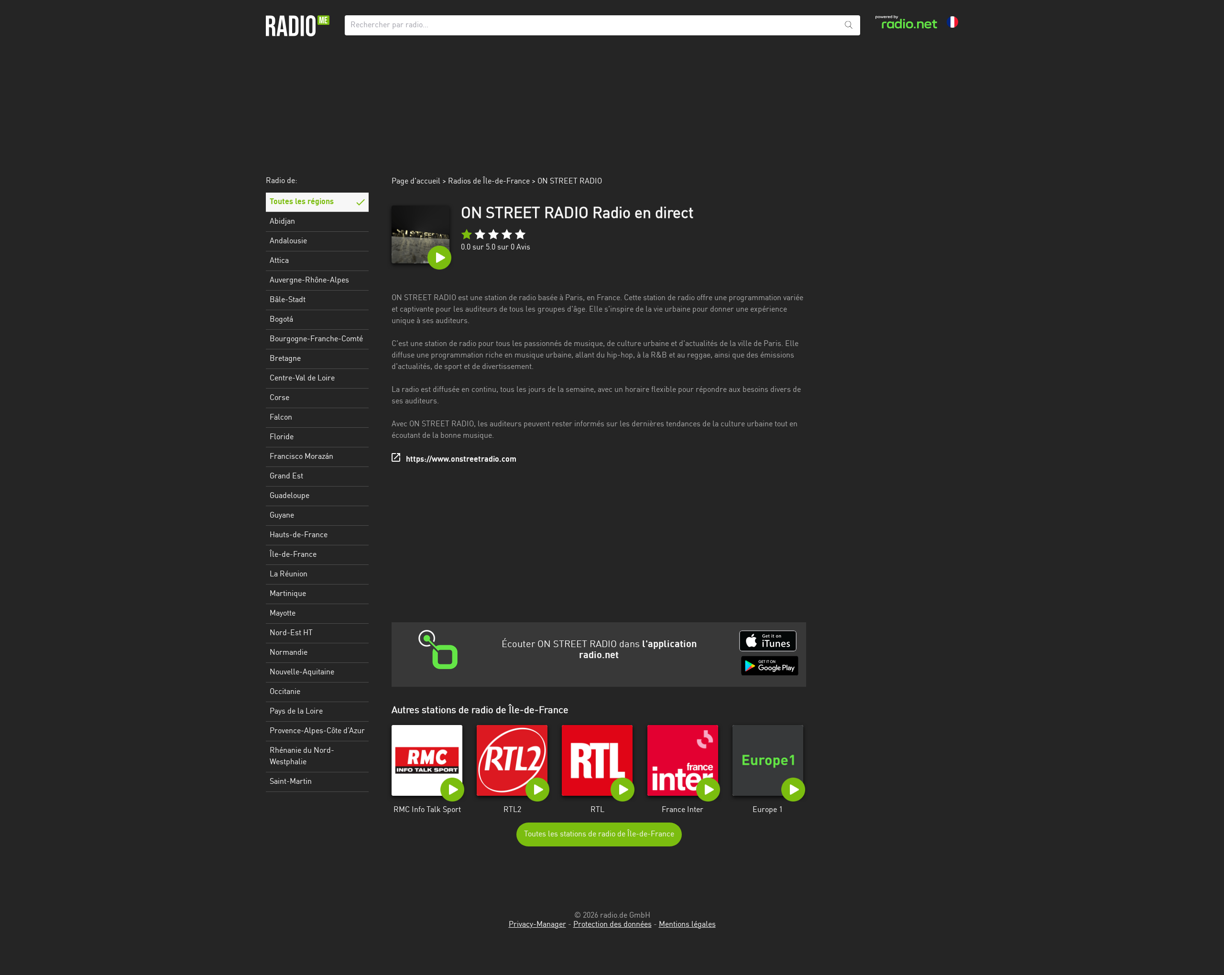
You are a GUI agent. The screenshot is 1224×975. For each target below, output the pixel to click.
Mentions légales (687, 925)
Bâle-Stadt (288, 300)
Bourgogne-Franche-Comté (316, 339)
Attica (279, 261)
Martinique (288, 594)
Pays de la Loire (296, 711)
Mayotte (282, 614)
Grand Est (286, 476)
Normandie (288, 653)
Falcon (281, 418)
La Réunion (288, 574)
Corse (279, 398)
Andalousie (288, 241)
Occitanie (285, 692)
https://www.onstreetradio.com (461, 460)
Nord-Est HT (291, 633)
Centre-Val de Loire (302, 378)
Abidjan (282, 222)
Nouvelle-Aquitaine (302, 672)
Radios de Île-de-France (489, 181)
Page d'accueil (416, 181)
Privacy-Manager (537, 925)
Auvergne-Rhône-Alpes (309, 280)
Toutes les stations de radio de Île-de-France (599, 834)
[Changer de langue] (952, 22)
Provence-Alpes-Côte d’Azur (317, 731)
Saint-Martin (291, 782)
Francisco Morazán (301, 457)
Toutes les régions (302, 202)
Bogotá (281, 320)
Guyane (282, 516)
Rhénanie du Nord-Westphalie (302, 756)
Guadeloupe (289, 496)
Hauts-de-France (299, 535)
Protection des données (612, 925)
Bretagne (285, 359)
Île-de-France (293, 555)
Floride (282, 437)
